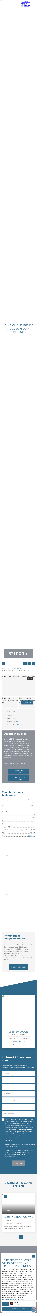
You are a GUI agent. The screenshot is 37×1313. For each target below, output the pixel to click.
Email (5, 1087)
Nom (5, 1080)
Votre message (8, 1114)
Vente (4, 668)
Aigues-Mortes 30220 (19, 668)
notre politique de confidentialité (13, 1299)
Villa (8, 668)
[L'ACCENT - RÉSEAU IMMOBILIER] (28, 4)
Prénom (6, 1073)
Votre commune (9, 1100)
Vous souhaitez (7, 1105)
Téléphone (7, 1094)
